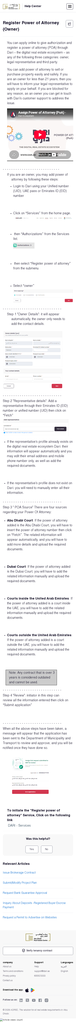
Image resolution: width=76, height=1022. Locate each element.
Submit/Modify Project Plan (20, 883)
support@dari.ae (42, 971)
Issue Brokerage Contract (19, 873)
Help (36, 967)
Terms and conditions (13, 971)
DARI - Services (19, 825)
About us (7, 967)
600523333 (39, 976)
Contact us (8, 981)
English (64, 971)
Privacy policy (9, 976)
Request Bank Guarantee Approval (25, 893)
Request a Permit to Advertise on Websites (30, 917)
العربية (64, 967)
